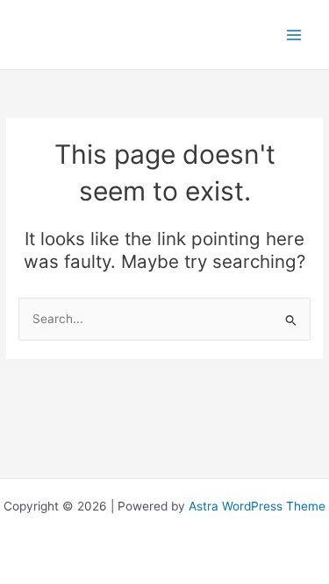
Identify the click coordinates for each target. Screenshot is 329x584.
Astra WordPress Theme (257, 506)
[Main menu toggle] (294, 35)
